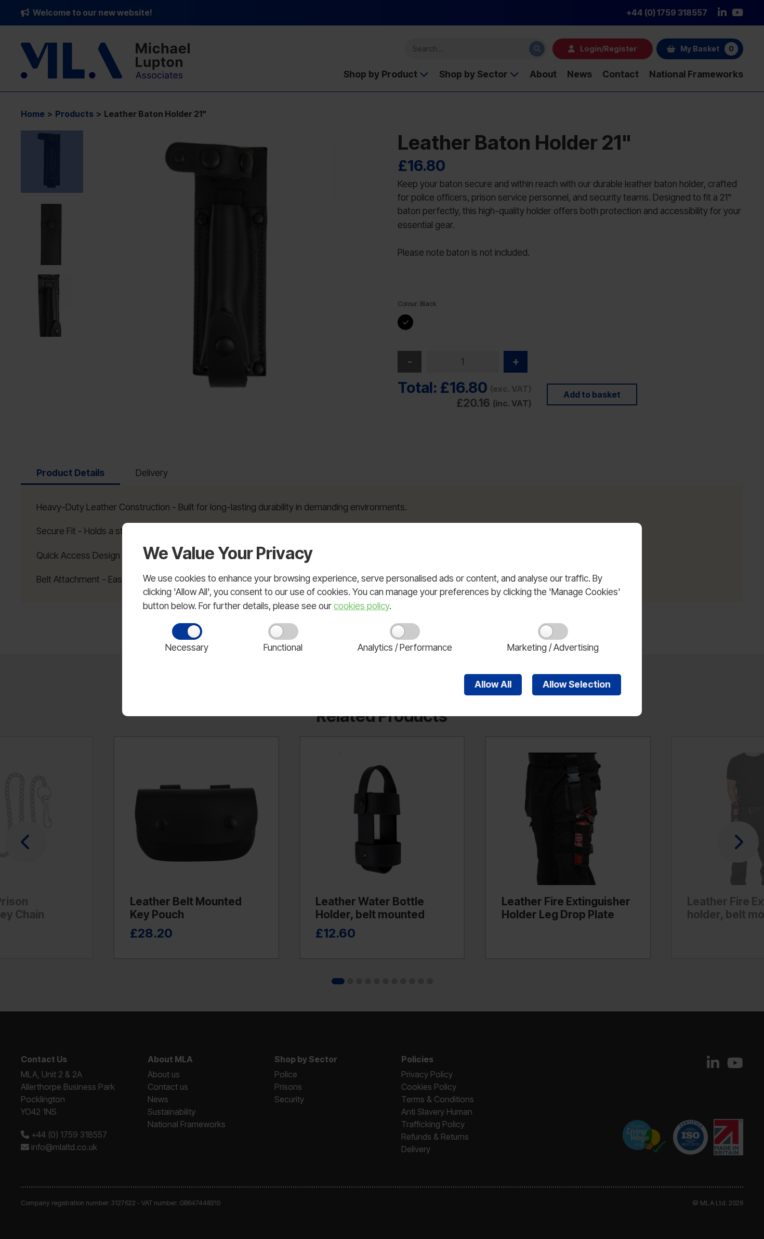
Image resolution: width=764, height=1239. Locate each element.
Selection (577, 684)
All (493, 684)
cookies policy (361, 605)
